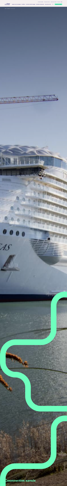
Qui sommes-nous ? (48, 4)
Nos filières (23, 4)
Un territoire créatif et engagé (30, 4)
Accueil (5, 8)
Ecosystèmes (8, 8)
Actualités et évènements (40, 4)
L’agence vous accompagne (16, 4)
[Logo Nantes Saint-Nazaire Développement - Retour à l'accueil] (7, 4)
